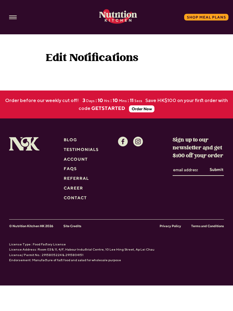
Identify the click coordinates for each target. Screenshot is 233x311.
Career (73, 188)
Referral (76, 178)
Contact (75, 197)
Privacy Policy (170, 226)
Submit (216, 169)
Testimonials (81, 149)
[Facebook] (123, 141)
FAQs (70, 168)
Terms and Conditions (207, 226)
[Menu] (13, 17)
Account (76, 159)
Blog (70, 139)
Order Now (142, 109)
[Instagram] (138, 141)
